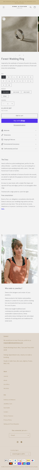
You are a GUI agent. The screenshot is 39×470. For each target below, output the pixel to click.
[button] (4, 7)
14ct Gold (16, 92)
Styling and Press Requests (11, 424)
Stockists (6, 388)
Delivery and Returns (9, 399)
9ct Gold (6, 92)
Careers (6, 412)
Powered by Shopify (33, 466)
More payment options (19, 125)
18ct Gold (26, 92)
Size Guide (7, 408)
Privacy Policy (8, 420)
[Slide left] (16, 55)
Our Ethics (7, 384)
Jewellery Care (8, 404)
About (5, 380)
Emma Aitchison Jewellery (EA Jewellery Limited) (16, 466)
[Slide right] (23, 55)
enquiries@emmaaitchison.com (13, 343)
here (3, 209)
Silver (5, 96)
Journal (6, 376)
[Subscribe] (28, 435)
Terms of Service (8, 416)
